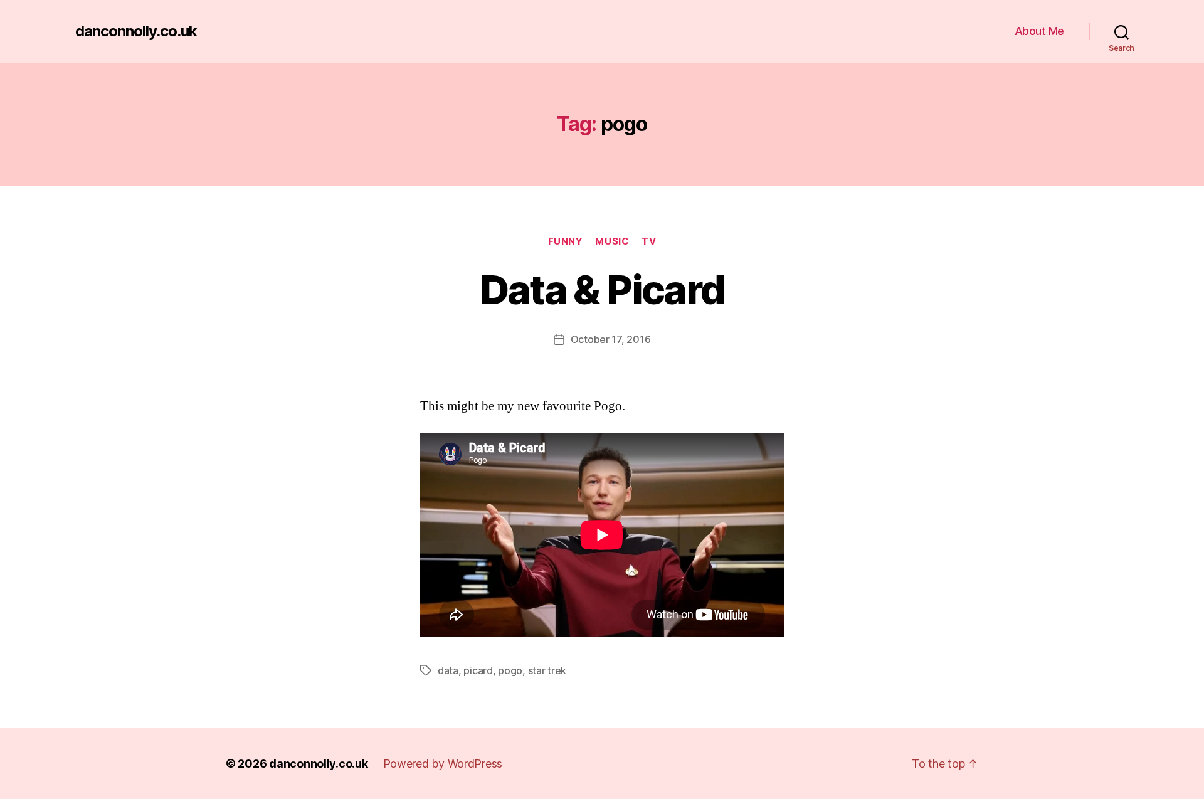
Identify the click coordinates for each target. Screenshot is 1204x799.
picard (477, 670)
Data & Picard (602, 289)
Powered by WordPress (443, 763)
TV (649, 241)
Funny (565, 241)
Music (612, 241)
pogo (510, 670)
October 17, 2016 (611, 339)
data (448, 670)
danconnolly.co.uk (136, 31)
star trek (547, 670)
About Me (1039, 31)
